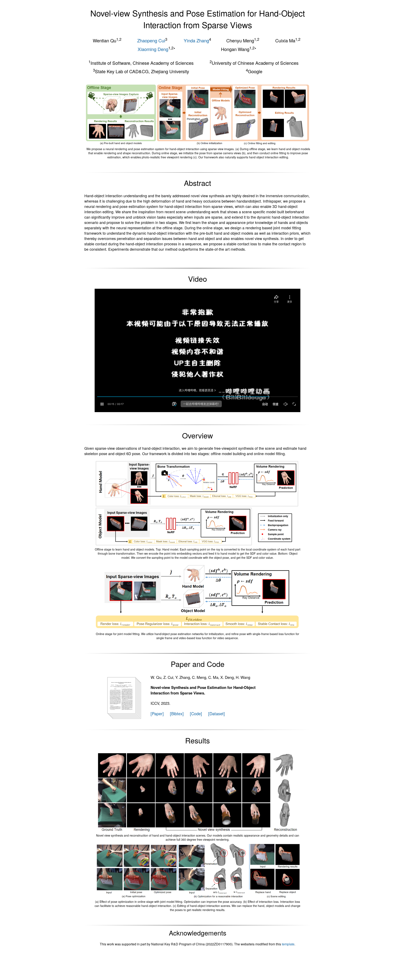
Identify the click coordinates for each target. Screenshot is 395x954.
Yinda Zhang (196, 40)
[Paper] (157, 713)
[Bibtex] (177, 713)
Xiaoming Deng (153, 49)
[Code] (196, 713)
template (288, 944)
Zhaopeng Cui (151, 40)
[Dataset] (216, 713)
